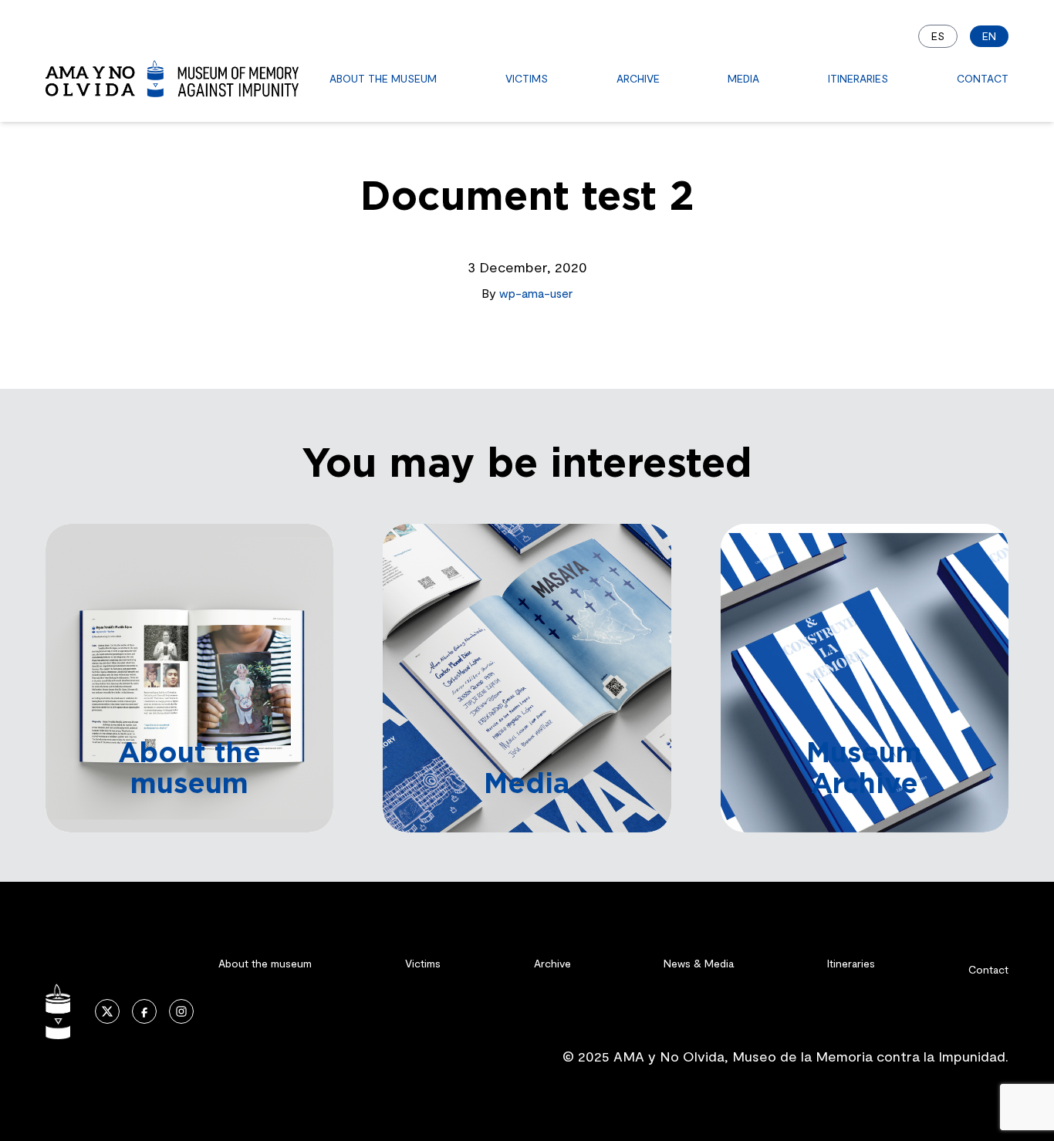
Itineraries (858, 78)
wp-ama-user (536, 292)
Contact (982, 78)
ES (937, 35)
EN (989, 35)
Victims (526, 78)
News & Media (699, 963)
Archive (638, 78)
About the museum (383, 78)
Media (743, 78)
